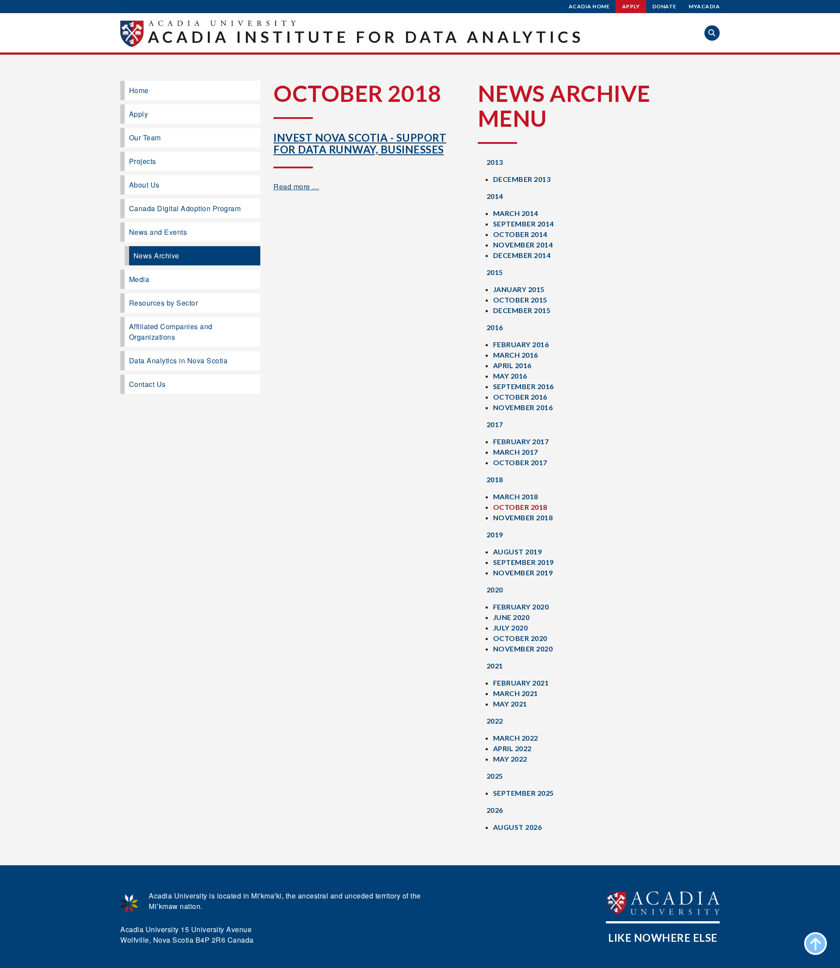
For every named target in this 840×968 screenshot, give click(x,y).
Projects (142, 161)
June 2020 (511, 617)
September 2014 (523, 223)
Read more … (296, 186)
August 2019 (517, 551)
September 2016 (523, 386)
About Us (144, 185)
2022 (494, 721)
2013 (494, 162)
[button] (712, 33)
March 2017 (515, 452)
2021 (494, 666)
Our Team (145, 137)
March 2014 (515, 213)
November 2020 (523, 648)
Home (139, 90)
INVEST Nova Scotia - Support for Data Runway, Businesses (359, 143)
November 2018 (523, 517)
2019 (494, 534)
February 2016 (521, 344)
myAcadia (704, 6)
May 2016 (510, 376)
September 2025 (523, 793)
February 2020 (521, 606)
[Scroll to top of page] (815, 943)
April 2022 (512, 748)
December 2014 (522, 255)
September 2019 (523, 562)
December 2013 (522, 179)
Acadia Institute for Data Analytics (366, 36)
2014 (494, 196)
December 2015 (522, 310)
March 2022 (515, 738)
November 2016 (523, 407)
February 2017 (521, 441)
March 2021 (515, 693)
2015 (494, 272)
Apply (631, 6)
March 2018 (515, 496)
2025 (494, 776)
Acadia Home (589, 6)
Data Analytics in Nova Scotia (178, 360)
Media (139, 279)
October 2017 (520, 462)
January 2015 (519, 289)
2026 (494, 810)
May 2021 (510, 704)
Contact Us (147, 384)
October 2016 (520, 397)
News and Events (158, 232)
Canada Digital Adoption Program (185, 208)
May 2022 (510, 759)
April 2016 (512, 365)
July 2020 (510, 627)
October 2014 (520, 234)
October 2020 (520, 638)
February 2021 (521, 683)
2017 (494, 424)
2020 (494, 589)
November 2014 (523, 244)
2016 (494, 327)
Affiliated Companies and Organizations (171, 331)
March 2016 (515, 355)
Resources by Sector (163, 303)
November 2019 (523, 572)
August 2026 (517, 827)
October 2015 (520, 300)
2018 (494, 479)
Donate (664, 6)
